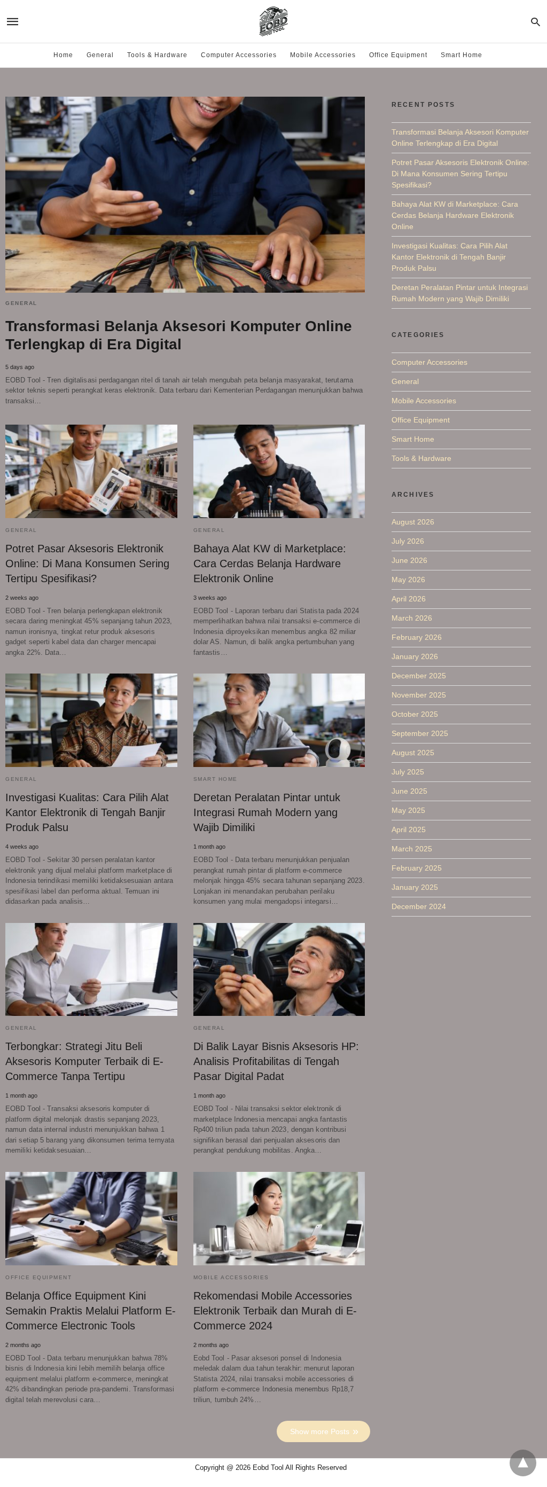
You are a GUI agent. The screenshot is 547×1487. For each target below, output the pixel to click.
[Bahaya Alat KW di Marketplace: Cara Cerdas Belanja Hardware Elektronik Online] (279, 471)
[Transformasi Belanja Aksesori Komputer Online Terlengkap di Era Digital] (185, 195)
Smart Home (461, 55)
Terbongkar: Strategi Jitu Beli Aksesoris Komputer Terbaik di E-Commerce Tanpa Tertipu (84, 1061)
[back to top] (523, 1463)
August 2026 (413, 522)
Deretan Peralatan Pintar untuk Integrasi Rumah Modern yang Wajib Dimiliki (266, 812)
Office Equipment (398, 55)
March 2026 (412, 618)
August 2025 (413, 752)
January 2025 (415, 887)
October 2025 (415, 714)
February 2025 (417, 868)
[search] (535, 21)
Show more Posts (319, 1431)
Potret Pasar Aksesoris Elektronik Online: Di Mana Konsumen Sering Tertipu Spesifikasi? (87, 563)
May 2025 (408, 810)
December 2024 (419, 906)
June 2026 (409, 560)
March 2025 (412, 848)
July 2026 (408, 541)
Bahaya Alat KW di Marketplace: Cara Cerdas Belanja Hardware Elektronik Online (269, 563)
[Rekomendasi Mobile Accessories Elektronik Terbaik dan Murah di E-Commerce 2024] (279, 1218)
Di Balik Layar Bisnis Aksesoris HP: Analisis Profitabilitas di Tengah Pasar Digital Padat (276, 1061)
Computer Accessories (239, 55)
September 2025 (420, 733)
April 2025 (409, 829)
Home (63, 55)
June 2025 (409, 791)
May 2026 (408, 579)
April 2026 (409, 598)
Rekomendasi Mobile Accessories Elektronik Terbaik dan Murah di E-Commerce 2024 (275, 1311)
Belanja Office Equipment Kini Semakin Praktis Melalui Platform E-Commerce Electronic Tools (90, 1311)
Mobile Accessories (323, 55)
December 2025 (419, 675)
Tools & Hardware (157, 55)
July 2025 (408, 772)
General (100, 55)
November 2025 (419, 695)
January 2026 (415, 656)
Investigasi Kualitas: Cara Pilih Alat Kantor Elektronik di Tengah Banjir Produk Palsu (87, 812)
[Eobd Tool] (273, 21)
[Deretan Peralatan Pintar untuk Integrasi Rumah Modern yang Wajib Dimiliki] (279, 720)
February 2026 (417, 637)
